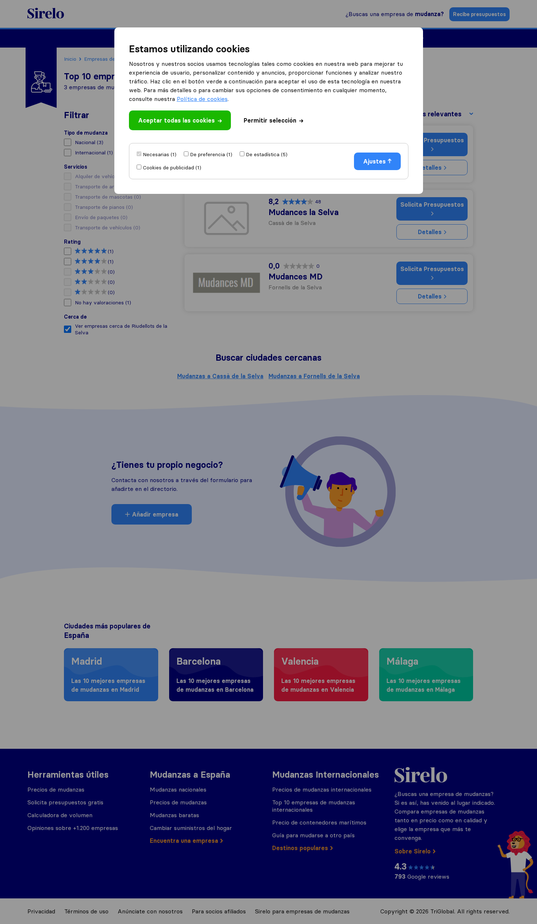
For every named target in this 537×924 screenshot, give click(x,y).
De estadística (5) (266, 154)
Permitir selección (270, 120)
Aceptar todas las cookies (176, 120)
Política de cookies (202, 98)
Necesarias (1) (159, 154)
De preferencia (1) (211, 154)
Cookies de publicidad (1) (172, 167)
